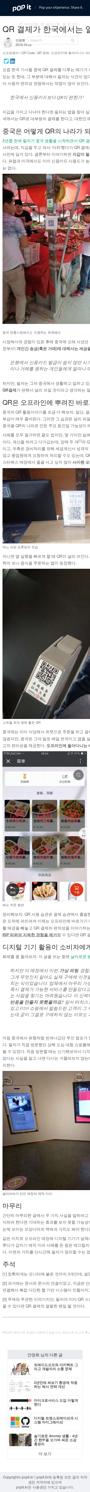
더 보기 (45, 1453)
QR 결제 (43, 52)
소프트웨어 (10, 52)
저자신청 (30, 24)
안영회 (20, 40)
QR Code (28, 52)
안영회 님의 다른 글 (45, 1355)
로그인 (72, 24)
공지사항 (52, 24)
